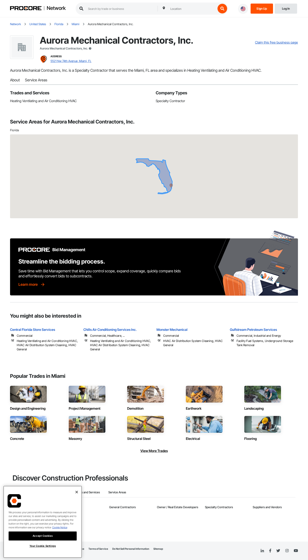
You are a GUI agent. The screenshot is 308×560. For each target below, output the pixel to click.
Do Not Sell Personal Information (130, 548)
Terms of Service (98, 548)
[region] (42, 522)
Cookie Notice (59, 527)
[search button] (222, 8)
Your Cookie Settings (43, 545)
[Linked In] (262, 551)
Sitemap (158, 548)
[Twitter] (278, 551)
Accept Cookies (43, 535)
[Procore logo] (25, 8)
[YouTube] (296, 550)
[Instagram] (287, 551)
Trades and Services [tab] (87, 492)
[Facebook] (270, 551)
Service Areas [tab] (117, 492)
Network (56, 8)
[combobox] (192, 8)
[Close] (76, 492)
